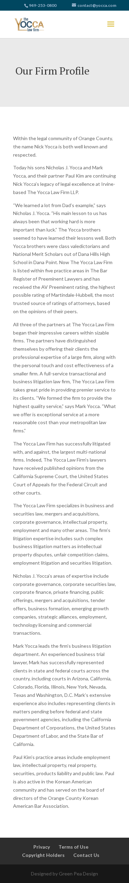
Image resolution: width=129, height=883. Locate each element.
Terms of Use (73, 847)
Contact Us (86, 855)
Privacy (41, 847)
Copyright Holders (43, 855)
